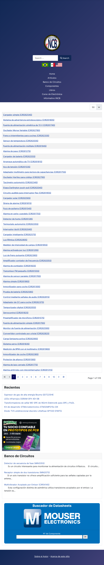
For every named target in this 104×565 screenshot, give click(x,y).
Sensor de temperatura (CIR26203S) (20, 140)
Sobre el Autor (41, 556)
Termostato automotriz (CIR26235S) (20, 224)
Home (52, 74)
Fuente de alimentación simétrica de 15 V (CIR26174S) (29, 125)
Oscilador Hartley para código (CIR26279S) (24, 177)
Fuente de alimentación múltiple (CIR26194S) (25, 146)
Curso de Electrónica (52, 94)
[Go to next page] (58, 376)
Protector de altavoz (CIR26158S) (19, 359)
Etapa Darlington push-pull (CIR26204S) (22, 187)
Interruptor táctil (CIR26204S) (17, 229)
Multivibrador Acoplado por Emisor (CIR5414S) (26, 484)
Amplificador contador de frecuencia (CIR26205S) (27, 260)
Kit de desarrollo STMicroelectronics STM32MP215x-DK (31, 407)
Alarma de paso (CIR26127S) (17, 151)
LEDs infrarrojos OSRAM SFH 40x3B (21, 398)
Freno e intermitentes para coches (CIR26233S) (26, 135)
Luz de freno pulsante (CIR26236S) (20, 255)
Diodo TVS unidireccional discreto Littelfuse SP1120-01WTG (33, 411)
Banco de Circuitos (52, 82)
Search (66, 58)
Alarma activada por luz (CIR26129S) (21, 250)
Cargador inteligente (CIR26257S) (19, 234)
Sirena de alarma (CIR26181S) (17, 203)
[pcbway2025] (21, 435)
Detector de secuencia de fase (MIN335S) (24, 463)
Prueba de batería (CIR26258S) (18, 292)
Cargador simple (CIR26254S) (17, 114)
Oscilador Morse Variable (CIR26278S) (21, 130)
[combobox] (45, 58)
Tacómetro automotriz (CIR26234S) (20, 182)
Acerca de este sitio (60, 556)
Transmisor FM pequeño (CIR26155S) (21, 271)
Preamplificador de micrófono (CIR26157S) (23, 318)
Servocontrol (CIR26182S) (15, 312)
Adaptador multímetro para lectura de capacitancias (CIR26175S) (34, 172)
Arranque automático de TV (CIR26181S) (22, 161)
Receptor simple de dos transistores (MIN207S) (27, 472)
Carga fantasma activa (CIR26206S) (20, 338)
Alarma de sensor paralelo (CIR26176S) (22, 276)
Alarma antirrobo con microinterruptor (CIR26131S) (28, 370)
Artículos (52, 78)
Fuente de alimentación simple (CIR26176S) (24, 323)
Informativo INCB (52, 98)
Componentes (52, 86)
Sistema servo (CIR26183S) (16, 344)
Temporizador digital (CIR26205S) (19, 307)
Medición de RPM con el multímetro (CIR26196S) (26, 349)
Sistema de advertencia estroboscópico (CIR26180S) (28, 120)
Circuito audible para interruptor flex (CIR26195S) (27, 193)
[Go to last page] (63, 376)
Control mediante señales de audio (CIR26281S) (26, 297)
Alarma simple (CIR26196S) (16, 281)
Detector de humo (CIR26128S (18, 219)
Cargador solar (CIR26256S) (17, 198)
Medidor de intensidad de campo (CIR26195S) (25, 245)
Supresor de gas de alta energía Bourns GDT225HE (29, 394)
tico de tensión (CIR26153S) (16, 167)
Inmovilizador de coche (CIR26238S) (21, 354)
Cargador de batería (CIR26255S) (19, 156)
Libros (52, 90)
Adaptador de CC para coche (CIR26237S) (23, 302)
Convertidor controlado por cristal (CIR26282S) (26, 333)
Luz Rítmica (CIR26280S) (15, 239)
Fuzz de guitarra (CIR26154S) (17, 208)
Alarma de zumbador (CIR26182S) (19, 265)
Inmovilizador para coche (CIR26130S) (21, 286)
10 (54, 377)
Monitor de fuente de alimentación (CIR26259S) (26, 328)
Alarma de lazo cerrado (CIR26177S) (20, 364)
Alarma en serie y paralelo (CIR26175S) (21, 213)
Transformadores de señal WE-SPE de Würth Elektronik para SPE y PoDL (39, 403)
